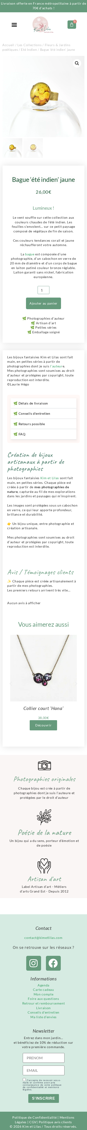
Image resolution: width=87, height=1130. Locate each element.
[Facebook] (53, 963)
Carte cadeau (43, 990)
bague (30, 254)
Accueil (8, 45)
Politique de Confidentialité (34, 1117)
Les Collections (29, 45)
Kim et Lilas (49, 478)
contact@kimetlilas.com (43, 938)
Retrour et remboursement (43, 1003)
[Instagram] (33, 963)
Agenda (43, 985)
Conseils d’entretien (43, 1012)
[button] (14, 24)
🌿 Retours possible (29, 424)
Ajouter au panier (43, 303)
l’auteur (56, 366)
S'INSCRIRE (43, 1098)
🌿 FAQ (19, 434)
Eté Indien (29, 49)
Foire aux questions (43, 999)
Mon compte (44, 994)
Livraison (43, 1008)
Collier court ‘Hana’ (44, 708)
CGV (33, 1122)
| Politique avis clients (54, 1122)
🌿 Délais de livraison (30, 403)
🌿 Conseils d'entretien (31, 413)
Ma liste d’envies (43, 1017)
